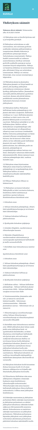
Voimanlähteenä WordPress (10, 427)
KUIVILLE (8, 13)
